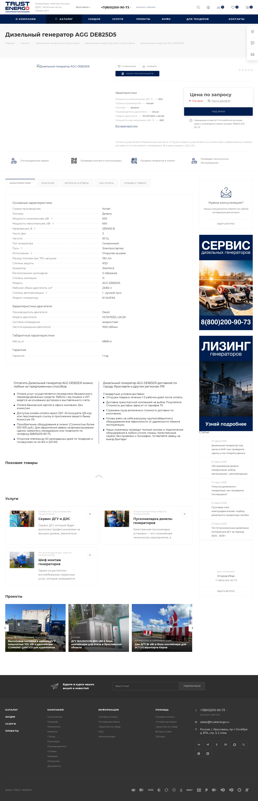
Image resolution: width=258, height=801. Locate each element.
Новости (52, 731)
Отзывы (52, 751)
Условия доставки (109, 721)
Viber (243, 744)
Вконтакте (199, 744)
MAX (234, 744)
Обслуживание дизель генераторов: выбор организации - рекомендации (229, 470)
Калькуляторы (106, 736)
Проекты (12, 730)
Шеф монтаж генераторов (49, 562)
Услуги (10, 723)
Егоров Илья (225, 576)
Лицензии (53, 761)
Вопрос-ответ (164, 731)
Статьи (204, 432)
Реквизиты (53, 726)
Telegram (207, 744)
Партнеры (53, 741)
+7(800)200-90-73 (115, 7)
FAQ (100, 731)
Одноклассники (216, 744)
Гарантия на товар (109, 726)
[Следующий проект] (192, 627)
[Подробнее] (89, 514)
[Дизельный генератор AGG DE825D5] (63, 66)
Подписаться (192, 686)
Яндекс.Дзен (207, 753)
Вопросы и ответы (77, 183)
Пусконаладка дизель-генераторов (153, 521)
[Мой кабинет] (208, 8)
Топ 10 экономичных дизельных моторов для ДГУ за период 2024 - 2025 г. (230, 531)
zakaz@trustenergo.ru (214, 722)
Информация (108, 709)
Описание (47, 183)
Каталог (11, 709)
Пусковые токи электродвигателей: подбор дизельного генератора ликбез (230, 511)
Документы (54, 766)
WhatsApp (199, 753)
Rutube (225, 744)
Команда (52, 721)
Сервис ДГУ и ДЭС (54, 519)
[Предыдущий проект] (5, 627)
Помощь (162, 709)
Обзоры (160, 736)
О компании (54, 716)
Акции (10, 716)
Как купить (106, 183)
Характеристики (20, 183)
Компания (55, 709)
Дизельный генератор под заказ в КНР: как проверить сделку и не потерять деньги (228, 449)
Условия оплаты (107, 716)
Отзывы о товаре (135, 183)
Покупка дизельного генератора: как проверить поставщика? (227, 490)
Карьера (52, 756)
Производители (56, 746)
